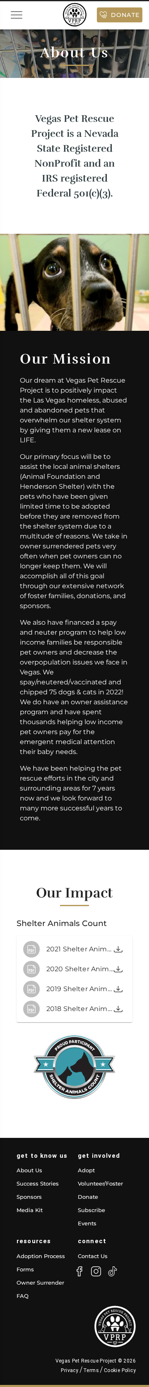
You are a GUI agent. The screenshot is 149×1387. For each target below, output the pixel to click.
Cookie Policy (119, 1370)
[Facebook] (79, 1271)
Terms (91, 1370)
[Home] (75, 15)
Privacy (70, 1370)
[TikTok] (113, 1271)
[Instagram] (96, 1271)
